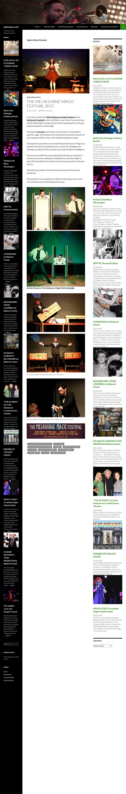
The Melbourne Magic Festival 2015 (51, 103)
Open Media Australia (65, 27)
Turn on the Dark (58, 453)
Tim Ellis (70, 288)
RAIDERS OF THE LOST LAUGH (9, 452)
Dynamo (58, 447)
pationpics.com (11, 27)
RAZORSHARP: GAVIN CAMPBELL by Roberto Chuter (104, 384)
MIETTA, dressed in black (105, 263)
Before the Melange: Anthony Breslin (11, 113)
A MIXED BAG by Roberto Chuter (10, 257)
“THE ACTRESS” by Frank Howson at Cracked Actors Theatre (106, 503)
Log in (6, 671)
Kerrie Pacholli (46, 111)
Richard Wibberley (66, 450)
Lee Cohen (32, 450)
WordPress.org (9, 680)
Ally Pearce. (59, 444)
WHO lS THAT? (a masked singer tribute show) (11, 502)
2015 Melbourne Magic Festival (60, 117)
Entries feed (7, 674)
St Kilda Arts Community (109, 27)
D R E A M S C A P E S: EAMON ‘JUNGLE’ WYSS (11, 63)
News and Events (34, 97)
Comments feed (9, 677)
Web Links (94, 27)
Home (37, 27)
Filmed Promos (82, 27)
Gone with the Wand (71, 447)
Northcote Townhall (35, 120)
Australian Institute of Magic (40, 447)
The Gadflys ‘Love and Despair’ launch (10, 609)
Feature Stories (49, 27)
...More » (7, 90)
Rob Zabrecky (34, 453)
